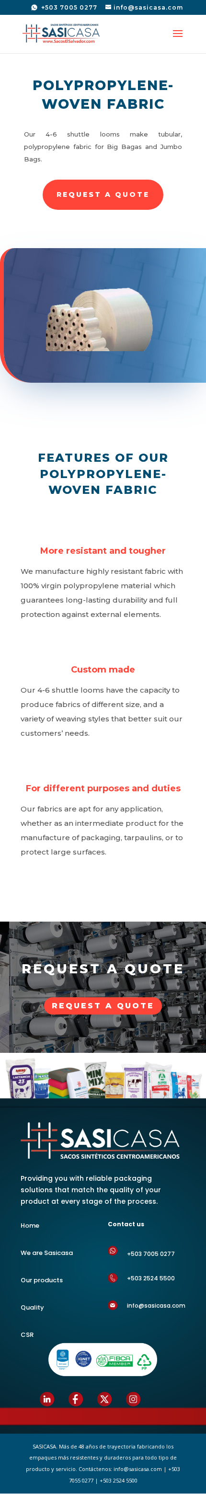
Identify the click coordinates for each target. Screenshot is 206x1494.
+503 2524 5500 (151, 1278)
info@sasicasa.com (156, 1306)
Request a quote (103, 1005)
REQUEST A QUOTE (103, 194)
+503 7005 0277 (68, 7)
